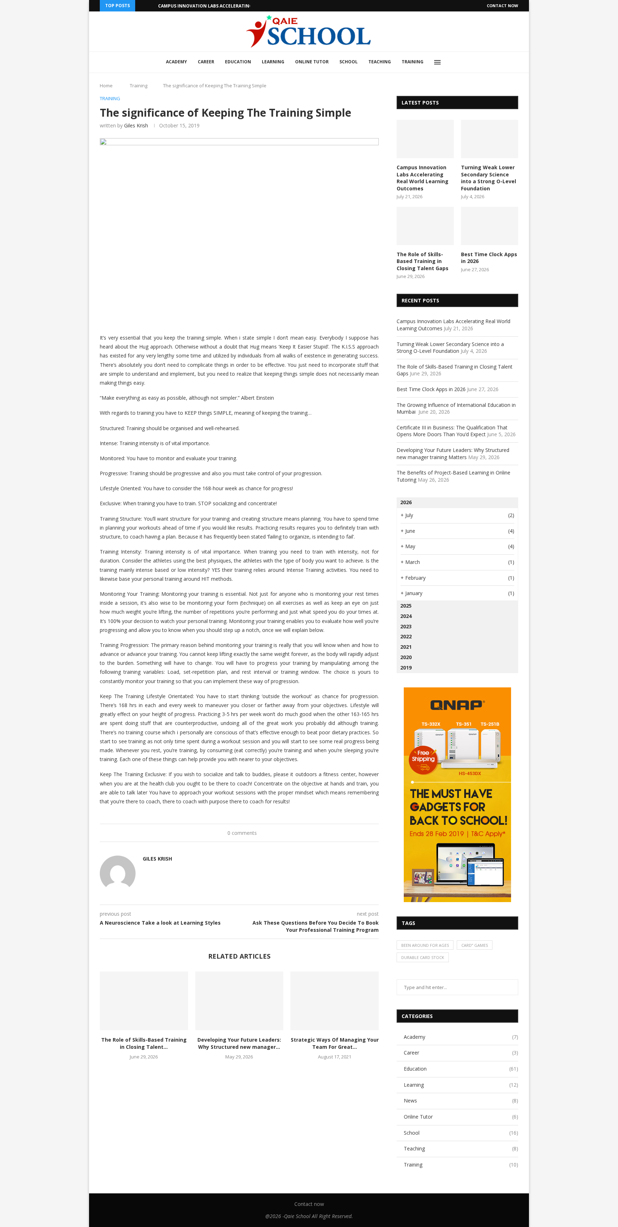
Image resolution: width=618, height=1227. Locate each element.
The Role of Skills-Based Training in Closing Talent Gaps (422, 261)
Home (106, 85)
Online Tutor (312, 62)
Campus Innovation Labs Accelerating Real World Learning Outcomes (245, 6)
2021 (406, 646)
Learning (273, 62)
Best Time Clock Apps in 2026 (489, 258)
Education (238, 62)
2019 (406, 667)
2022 (406, 636)
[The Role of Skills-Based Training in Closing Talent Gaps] (144, 1001)
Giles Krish (136, 125)
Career (206, 62)
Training (412, 62)
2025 (406, 605)
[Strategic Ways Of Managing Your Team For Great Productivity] (334, 1001)
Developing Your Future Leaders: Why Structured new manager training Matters (453, 454)
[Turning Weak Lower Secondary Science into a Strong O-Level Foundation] (489, 139)
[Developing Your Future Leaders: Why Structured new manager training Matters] (239, 1001)
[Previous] (142, 5)
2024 (406, 616)
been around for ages (425, 945)
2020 (406, 657)
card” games (474, 945)
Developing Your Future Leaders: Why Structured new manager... (239, 1043)
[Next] (151, 5)
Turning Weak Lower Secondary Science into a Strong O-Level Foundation (488, 178)
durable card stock (422, 957)
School (348, 62)
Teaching (379, 62)
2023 (406, 626)
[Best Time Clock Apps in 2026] (489, 226)
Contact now (502, 5)
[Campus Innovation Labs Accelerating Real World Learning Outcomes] (425, 139)
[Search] (453, 62)
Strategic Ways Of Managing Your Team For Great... (335, 1043)
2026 (406, 502)
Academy (176, 62)
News (461, 1100)
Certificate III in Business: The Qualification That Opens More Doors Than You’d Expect (452, 431)
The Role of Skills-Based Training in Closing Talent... (144, 1043)
